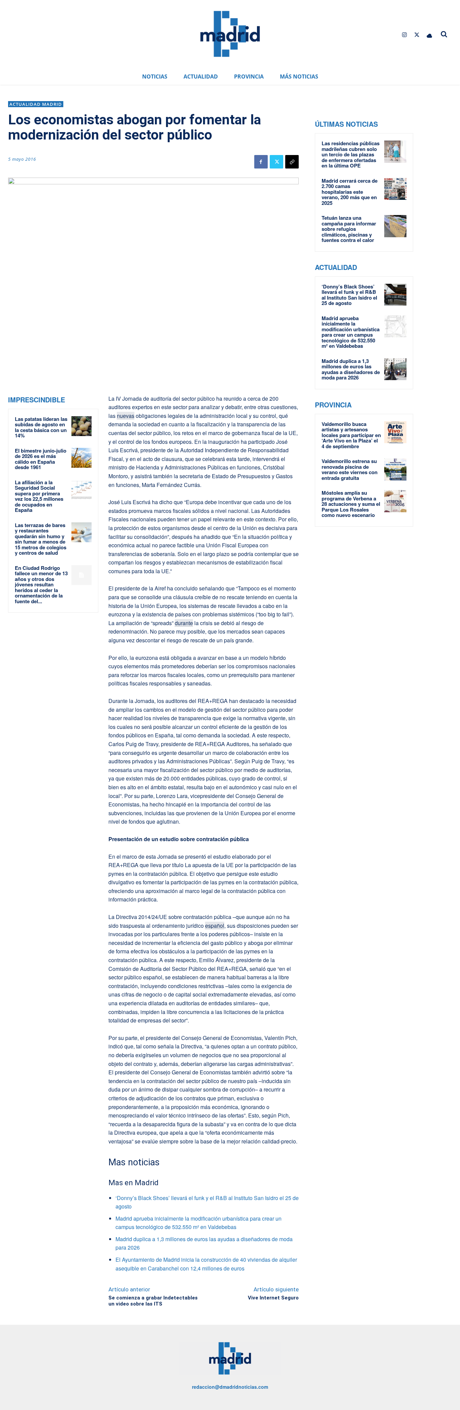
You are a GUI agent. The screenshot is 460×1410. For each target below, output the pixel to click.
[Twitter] (417, 34)
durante (184, 623)
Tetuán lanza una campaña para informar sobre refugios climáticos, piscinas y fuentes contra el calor (349, 229)
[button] (444, 34)
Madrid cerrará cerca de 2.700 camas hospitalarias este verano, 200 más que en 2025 (349, 192)
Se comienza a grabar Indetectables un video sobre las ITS (153, 1301)
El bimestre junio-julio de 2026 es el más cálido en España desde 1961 (40, 459)
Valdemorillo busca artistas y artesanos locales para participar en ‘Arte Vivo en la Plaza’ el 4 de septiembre (351, 435)
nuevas (125, 416)
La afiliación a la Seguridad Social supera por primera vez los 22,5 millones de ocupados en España (39, 496)
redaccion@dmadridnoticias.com (230, 1386)
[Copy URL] (292, 161)
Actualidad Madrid (35, 104)
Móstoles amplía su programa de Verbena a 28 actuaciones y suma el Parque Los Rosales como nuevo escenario (351, 504)
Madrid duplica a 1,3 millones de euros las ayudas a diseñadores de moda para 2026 (351, 369)
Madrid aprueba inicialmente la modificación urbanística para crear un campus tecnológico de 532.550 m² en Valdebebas (351, 332)
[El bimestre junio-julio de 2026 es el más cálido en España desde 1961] (81, 458)
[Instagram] (404, 34)
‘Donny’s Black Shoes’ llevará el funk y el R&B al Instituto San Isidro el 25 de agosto (349, 295)
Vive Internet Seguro (273, 1298)
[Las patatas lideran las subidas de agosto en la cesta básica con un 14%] (81, 426)
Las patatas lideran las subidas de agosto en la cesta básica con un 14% (41, 427)
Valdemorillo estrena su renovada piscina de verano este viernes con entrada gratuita (349, 469)
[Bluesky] (429, 34)
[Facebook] (261, 161)
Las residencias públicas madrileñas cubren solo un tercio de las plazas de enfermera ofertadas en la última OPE (351, 154)
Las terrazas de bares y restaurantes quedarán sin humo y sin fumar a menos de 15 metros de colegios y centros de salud (40, 539)
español (214, 925)
